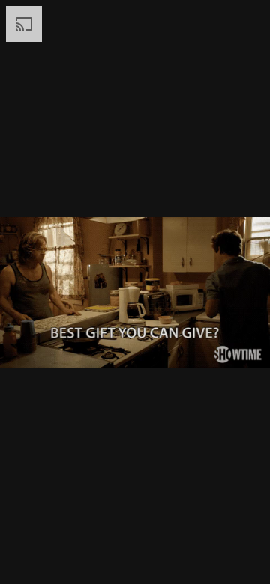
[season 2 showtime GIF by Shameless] (135, 292)
